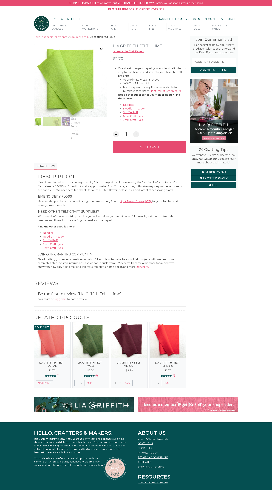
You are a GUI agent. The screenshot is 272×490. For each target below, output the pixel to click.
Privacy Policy (148, 452)
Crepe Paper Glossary (153, 482)
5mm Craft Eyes (133, 119)
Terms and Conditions (153, 457)
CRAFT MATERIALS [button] (174, 27)
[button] (193, 19)
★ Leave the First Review (128, 51)
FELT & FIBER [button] (152, 27)
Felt (215, 184)
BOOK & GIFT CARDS (219, 27)
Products (47, 37)
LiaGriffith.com (171, 19)
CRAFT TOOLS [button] (196, 27)
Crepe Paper (215, 171)
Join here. (143, 266)
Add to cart (149, 147)
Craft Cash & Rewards (153, 438)
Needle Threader (134, 108)
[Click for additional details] (52, 340)
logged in (61, 299)
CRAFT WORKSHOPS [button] (90, 27)
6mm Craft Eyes (133, 116)
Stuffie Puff (130, 112)
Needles (128, 104)
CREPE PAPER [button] (113, 27)
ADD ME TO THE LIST (214, 69)
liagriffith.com (57, 438)
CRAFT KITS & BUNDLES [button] (59, 27)
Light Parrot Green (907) (166, 91)
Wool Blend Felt (78, 37)
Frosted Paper (215, 178)
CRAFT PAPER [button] (133, 27)
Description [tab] (46, 165)
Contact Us (145, 443)
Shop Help (145, 448)
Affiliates (144, 462)
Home (37, 37)
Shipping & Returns (151, 466)
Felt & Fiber (61, 37)
